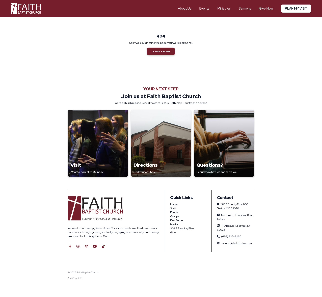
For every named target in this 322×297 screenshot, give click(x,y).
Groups (174, 216)
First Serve (176, 220)
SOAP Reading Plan (182, 228)
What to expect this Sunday (86, 172)
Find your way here (144, 172)
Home (174, 204)
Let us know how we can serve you (217, 172)
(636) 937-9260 (231, 236)
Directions (145, 165)
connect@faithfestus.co (235, 243)
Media (174, 224)
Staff (173, 208)
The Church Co (75, 278)
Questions (208, 165)
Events (174, 212)
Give (173, 232)
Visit (75, 165)
